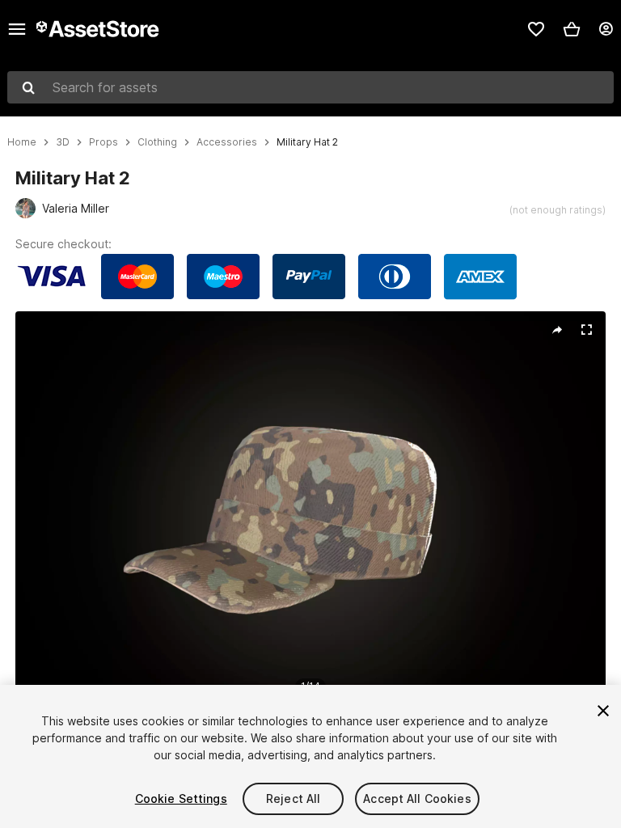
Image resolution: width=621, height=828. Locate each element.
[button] (571, 29)
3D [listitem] (63, 142)
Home (21, 142)
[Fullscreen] (586, 330)
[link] (536, 29)
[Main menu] (17, 29)
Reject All (293, 798)
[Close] (603, 711)
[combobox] (310, 87)
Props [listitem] (103, 142)
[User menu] (606, 29)
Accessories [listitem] (226, 142)
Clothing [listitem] (157, 142)
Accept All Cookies (417, 798)
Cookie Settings (181, 798)
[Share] (557, 330)
